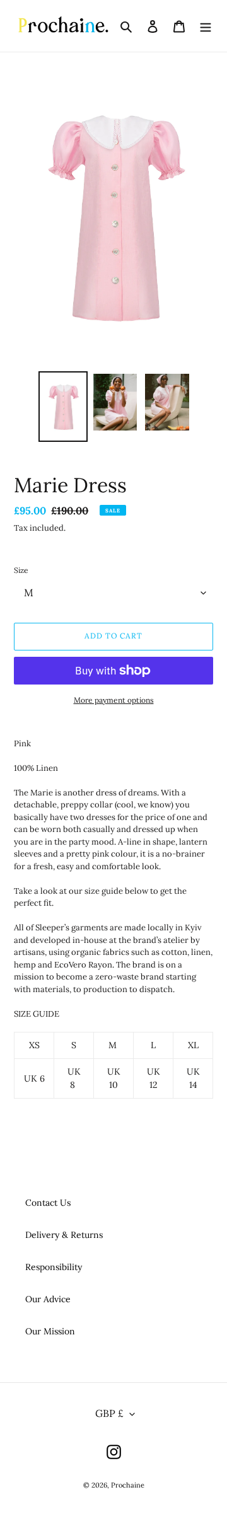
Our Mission (50, 1331)
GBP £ (109, 1413)
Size (21, 570)
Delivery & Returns (64, 1234)
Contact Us (48, 1202)
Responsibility (53, 1267)
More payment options (114, 700)
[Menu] (205, 26)
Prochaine (127, 1485)
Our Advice (48, 1299)
